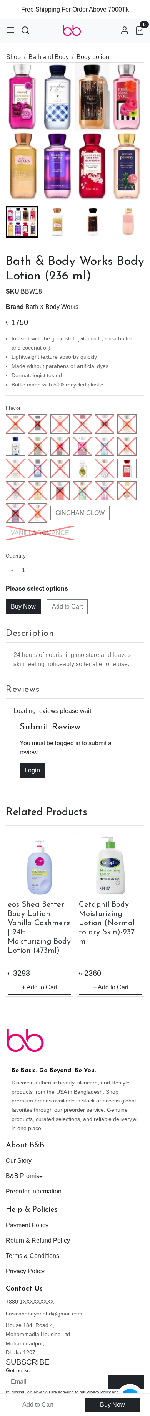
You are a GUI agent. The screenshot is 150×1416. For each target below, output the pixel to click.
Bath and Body (48, 57)
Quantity (16, 556)
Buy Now (112, 1404)
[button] (57, 222)
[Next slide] (132, 222)
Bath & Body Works (51, 307)
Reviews (22, 689)
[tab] (75, 634)
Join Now (126, 1381)
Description (30, 633)
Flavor (13, 408)
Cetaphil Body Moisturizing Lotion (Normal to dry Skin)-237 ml (107, 923)
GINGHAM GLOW (80, 513)
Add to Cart (67, 606)
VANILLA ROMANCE (40, 533)
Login (32, 770)
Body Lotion (93, 57)
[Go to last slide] (18, 222)
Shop (13, 57)
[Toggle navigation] (10, 30)
